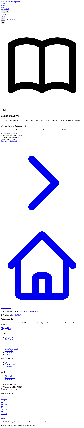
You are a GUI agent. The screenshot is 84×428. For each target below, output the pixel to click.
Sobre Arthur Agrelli (11, 349)
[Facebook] (7, 329)
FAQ (6, 362)
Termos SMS (9, 380)
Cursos (4, 12)
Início (3, 5)
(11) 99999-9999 (16, 315)
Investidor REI (9, 337)
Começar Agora (10, 19)
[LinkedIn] (9, 329)
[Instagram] (2, 329)
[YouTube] (4, 329)
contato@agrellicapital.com (30, 311)
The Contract (9, 339)
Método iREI (5, 9)
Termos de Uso (10, 378)
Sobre (3, 7)
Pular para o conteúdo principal (11, 2)
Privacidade (8, 376)
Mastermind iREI (10, 341)
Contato (3, 16)
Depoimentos (5, 14)
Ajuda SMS (9, 366)
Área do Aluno (10, 364)
